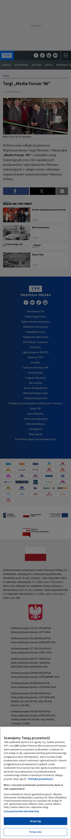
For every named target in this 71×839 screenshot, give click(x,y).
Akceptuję (35, 821)
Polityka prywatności (40, 779)
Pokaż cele (35, 832)
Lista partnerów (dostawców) (21, 811)
